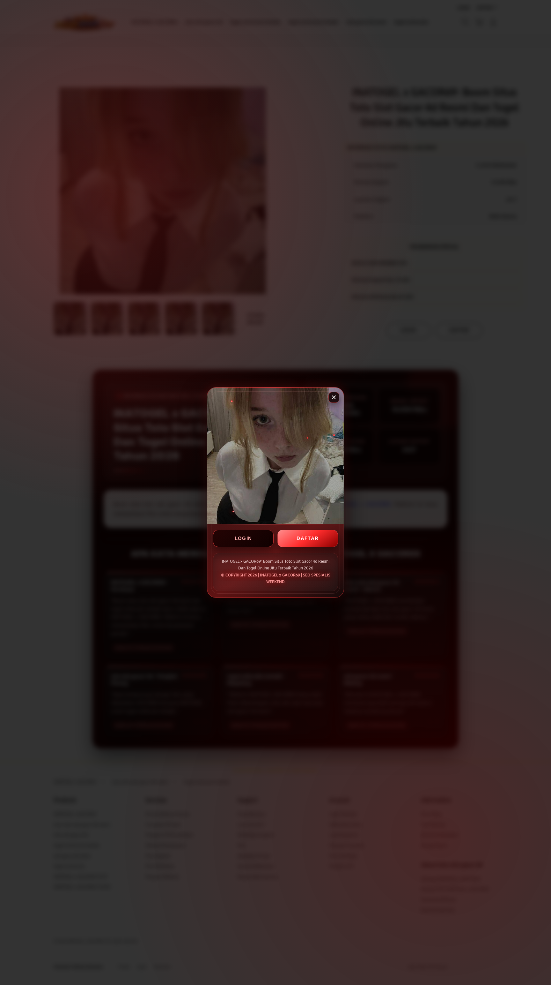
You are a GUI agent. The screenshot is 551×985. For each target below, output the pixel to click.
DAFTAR (308, 538)
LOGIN (243, 538)
